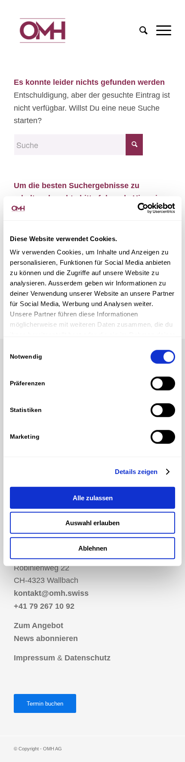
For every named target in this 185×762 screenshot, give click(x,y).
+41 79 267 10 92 (44, 606)
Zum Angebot (38, 625)
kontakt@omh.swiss (51, 593)
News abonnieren (46, 638)
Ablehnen (92, 547)
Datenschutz (88, 658)
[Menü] (159, 30)
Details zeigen (136, 471)
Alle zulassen (93, 497)
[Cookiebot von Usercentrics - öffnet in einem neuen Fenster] (137, 208)
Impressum (34, 658)
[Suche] (139, 30)
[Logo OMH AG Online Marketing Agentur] (76, 30)
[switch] (163, 383)
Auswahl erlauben (92, 523)
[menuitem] (139, 30)
